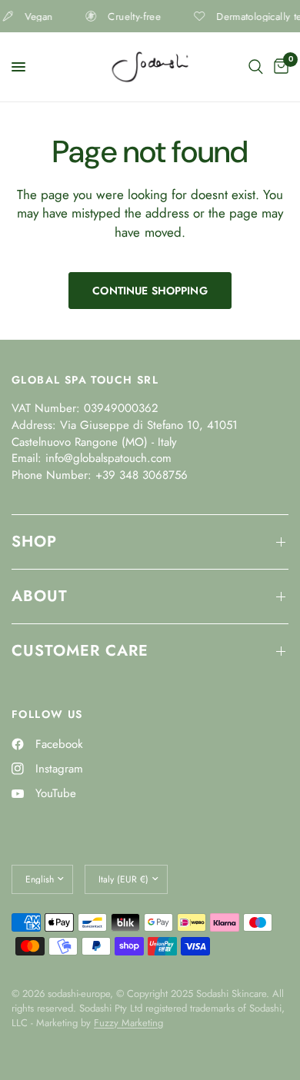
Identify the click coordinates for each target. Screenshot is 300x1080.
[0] (278, 66)
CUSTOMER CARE (80, 651)
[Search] (255, 66)
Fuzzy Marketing (128, 1022)
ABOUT (40, 596)
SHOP (34, 541)
